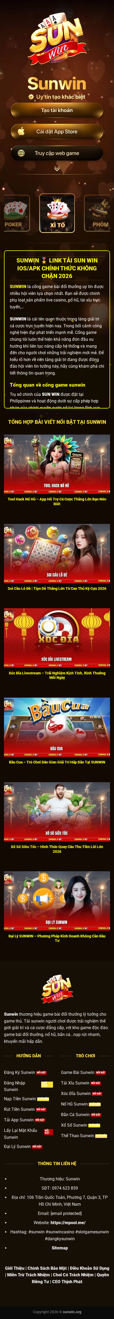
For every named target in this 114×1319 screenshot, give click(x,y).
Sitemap (60, 1247)
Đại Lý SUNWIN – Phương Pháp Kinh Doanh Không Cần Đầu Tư (57, 938)
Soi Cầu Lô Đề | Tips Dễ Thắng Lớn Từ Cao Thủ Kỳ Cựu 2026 (57, 588)
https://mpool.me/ (68, 1222)
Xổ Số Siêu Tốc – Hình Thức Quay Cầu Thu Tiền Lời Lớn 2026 (57, 849)
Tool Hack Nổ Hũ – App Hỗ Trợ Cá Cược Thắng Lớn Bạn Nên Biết (57, 501)
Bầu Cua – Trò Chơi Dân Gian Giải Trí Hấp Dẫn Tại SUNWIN (57, 762)
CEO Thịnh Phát (67, 1281)
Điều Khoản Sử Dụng (89, 1268)
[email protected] (66, 1213)
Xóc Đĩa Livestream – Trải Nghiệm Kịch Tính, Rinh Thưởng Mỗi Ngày (57, 675)
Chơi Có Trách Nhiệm (73, 1274)
